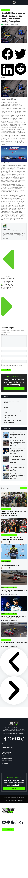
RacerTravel (5, 870)
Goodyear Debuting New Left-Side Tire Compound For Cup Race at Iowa (17, 475)
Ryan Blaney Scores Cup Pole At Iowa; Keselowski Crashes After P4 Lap (17, 434)
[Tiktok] (23, 739)
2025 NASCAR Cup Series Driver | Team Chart (14, 411)
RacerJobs (5, 867)
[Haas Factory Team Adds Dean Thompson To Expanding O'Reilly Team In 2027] (6, 451)
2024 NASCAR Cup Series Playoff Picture (12, 401)
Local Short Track (6, 767)
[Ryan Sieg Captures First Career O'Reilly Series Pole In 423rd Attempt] (6, 443)
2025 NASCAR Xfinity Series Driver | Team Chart (13, 416)
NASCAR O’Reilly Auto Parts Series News (6, 754)
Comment (4, 334)
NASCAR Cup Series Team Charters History (13, 406)
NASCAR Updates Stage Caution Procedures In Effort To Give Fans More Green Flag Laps (17, 459)
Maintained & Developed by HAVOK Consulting (14, 798)
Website (3, 359)
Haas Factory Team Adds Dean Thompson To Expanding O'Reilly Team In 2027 (17, 450)
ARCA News (5, 763)
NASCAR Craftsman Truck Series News (7, 759)
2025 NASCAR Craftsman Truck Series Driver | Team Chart (13, 421)
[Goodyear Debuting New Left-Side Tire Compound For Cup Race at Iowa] (6, 476)
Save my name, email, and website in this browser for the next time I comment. (11, 366)
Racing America (6, 860)
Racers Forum (5, 874)
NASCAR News (5, 9)
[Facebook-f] (5, 739)
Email (3, 354)
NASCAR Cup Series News (5, 561)
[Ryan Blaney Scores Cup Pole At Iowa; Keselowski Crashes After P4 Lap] (6, 435)
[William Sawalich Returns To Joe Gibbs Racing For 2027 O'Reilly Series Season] (6, 468)
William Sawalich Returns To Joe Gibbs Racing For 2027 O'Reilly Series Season (17, 467)
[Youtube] (18, 739)
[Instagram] (14, 739)
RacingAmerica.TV (7, 864)
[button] (2, 2)
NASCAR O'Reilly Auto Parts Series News (9, 535)
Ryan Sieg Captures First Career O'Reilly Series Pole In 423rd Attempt (17, 442)
